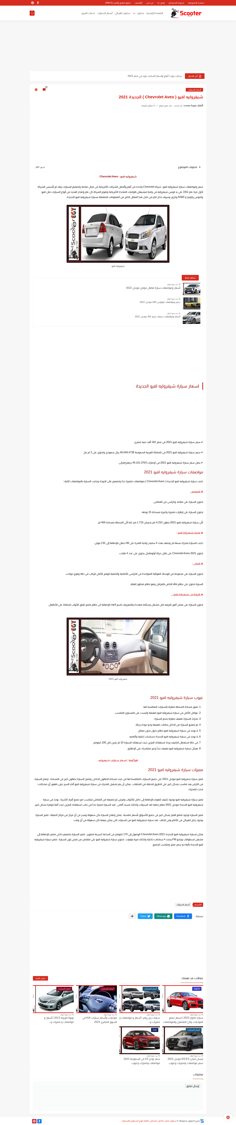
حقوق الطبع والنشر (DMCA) (118, 3)
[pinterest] (32, 3)
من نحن (149, 3)
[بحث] (32, 13)
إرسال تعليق (192, 1086)
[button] (183, 916)
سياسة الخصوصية (196, 3)
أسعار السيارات (104, 13)
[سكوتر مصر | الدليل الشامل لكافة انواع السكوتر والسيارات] (186, 13)
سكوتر (140, 13)
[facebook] (38, 3)
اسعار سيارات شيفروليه (112, 760)
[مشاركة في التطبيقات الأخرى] (132, 916)
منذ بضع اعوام (172, 284)
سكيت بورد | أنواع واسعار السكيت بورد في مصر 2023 (155, 76)
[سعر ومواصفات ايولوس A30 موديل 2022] (191, 303)
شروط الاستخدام (176, 3)
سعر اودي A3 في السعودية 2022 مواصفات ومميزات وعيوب (142, 1061)
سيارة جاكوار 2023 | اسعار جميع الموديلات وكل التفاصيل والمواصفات (183, 1019)
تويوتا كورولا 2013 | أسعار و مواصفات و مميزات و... (59, 1019)
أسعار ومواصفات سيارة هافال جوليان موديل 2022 (153, 287)
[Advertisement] (118, 46)
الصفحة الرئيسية (154, 13)
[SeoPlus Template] (202, 1121)
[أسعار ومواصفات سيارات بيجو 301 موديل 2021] (191, 318)
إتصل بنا (161, 3)
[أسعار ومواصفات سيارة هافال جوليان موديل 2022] (191, 289)
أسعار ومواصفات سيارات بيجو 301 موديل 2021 (157, 316)
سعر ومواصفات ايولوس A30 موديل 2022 (160, 302)
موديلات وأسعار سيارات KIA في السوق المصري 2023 (99, 1019)
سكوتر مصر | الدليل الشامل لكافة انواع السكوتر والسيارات (148, 1121)
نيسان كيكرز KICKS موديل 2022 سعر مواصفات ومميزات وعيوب (185, 1061)
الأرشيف (138, 3)
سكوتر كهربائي (122, 13)
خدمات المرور (88, 13)
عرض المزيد (40, 978)
